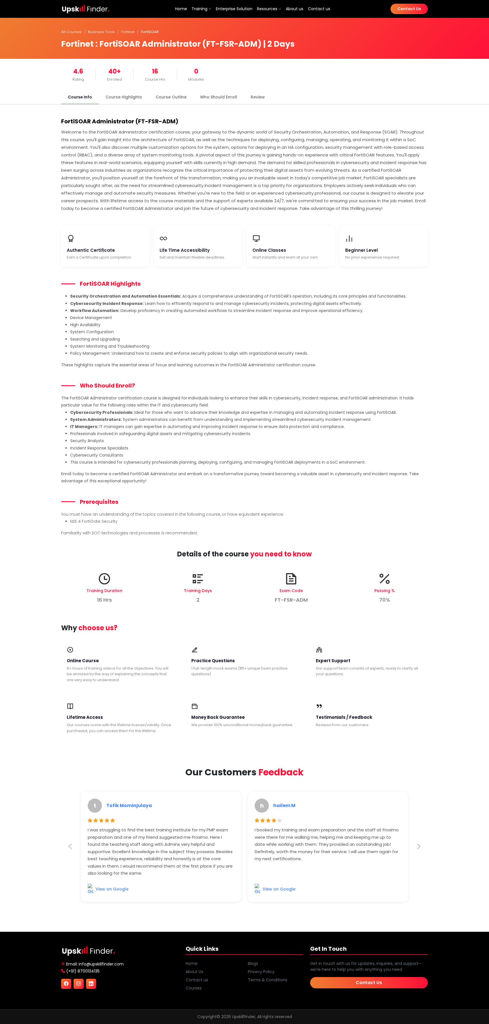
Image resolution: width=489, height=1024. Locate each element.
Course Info (80, 97)
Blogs (253, 963)
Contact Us (409, 9)
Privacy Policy (261, 971)
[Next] (418, 846)
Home (181, 9)
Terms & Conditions (267, 980)
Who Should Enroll (218, 97)
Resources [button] (267, 9)
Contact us (319, 9)
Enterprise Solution (234, 9)
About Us (194, 971)
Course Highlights (124, 97)
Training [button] (199, 9)
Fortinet (128, 32)
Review (258, 97)
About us (294, 9)
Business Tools (101, 32)
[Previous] (70, 846)
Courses (194, 988)
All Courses (71, 32)
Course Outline (171, 97)
